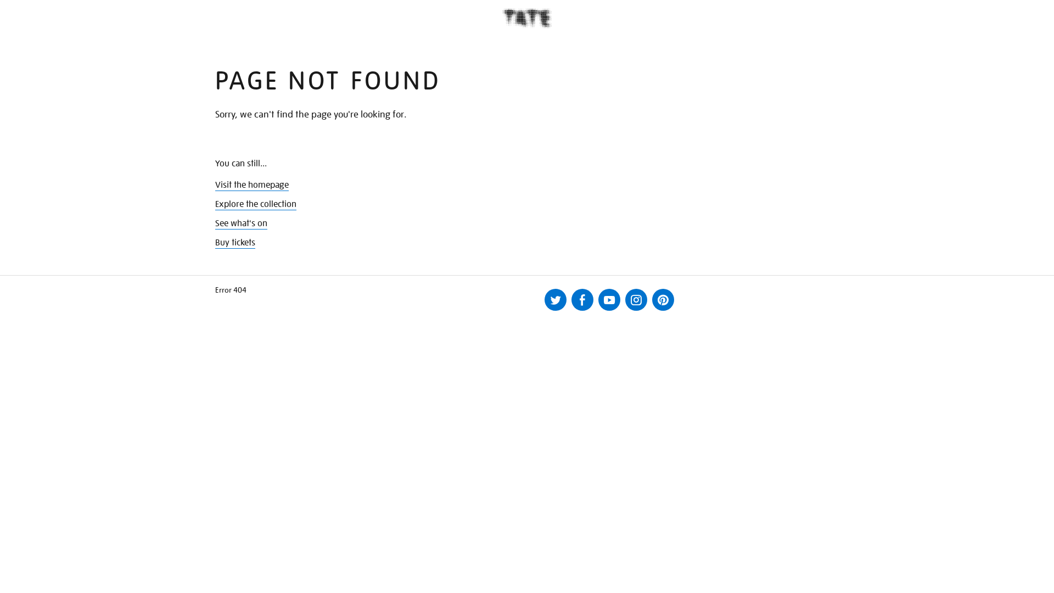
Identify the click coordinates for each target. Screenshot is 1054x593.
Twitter (556, 300)
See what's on (241, 223)
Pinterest (663, 300)
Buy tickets (235, 242)
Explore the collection (255, 204)
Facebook (582, 300)
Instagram (636, 300)
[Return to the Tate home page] (527, 18)
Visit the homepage (252, 185)
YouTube (609, 300)
